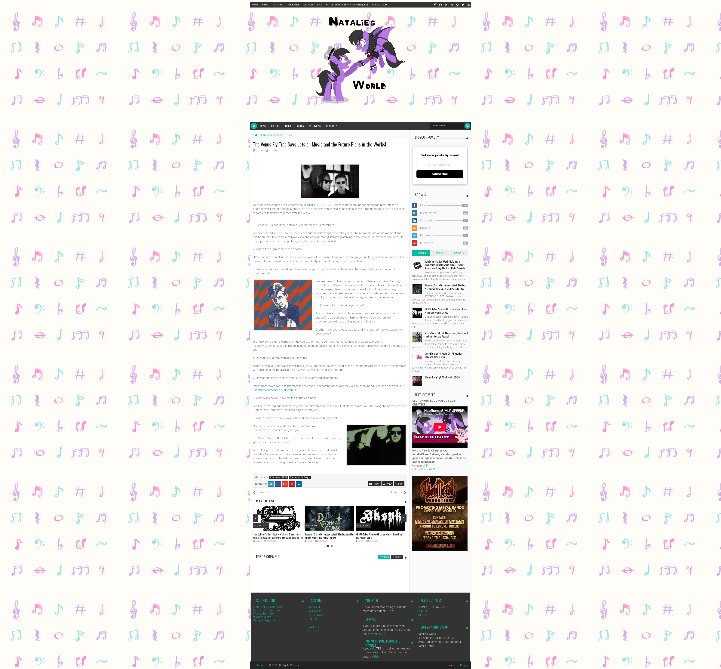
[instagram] (440, 5)
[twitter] (463, 5)
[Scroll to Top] (716, 662)
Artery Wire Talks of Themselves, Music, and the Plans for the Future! (446, 334)
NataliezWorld (260, 665)
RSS (310, 623)
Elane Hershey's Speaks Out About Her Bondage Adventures (443, 355)
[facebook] (434, 5)
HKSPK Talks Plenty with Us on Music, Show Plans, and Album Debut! (380, 535)
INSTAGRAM (315, 615)
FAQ (319, 4)
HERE (389, 611)
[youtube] (468, 5)
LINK (425, 465)
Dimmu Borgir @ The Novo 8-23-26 (442, 377)
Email (375, 484)
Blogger (464, 665)
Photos (275, 126)
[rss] (451, 5)
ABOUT (266, 4)
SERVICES (308, 4)
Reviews (330, 126)
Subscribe (440, 174)
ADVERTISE (293, 4)
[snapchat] (457, 5)
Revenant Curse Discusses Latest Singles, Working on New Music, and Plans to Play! (329, 535)
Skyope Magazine (264, 620)
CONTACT (278, 4)
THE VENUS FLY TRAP (324, 205)
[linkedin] (446, 5)
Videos (300, 126)
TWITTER (313, 627)
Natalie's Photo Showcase (269, 610)
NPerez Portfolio (263, 613)
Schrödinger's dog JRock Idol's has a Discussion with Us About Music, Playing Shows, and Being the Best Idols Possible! (278, 537)
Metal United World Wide (268, 607)
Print (388, 484)
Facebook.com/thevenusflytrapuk (274, 390)
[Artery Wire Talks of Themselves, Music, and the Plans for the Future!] (417, 337)
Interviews (315, 126)
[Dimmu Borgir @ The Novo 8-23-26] (417, 381)
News (263, 126)
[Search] (467, 126)
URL (400, 484)
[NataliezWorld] (254, 126)
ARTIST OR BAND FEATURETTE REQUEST (346, 4)
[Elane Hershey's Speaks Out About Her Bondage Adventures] (417, 357)
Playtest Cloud (262, 617)
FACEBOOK (314, 611)
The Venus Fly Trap (299, 477)
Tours (288, 126)
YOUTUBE (314, 631)
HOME (255, 4)
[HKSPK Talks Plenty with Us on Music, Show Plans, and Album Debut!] (417, 313)
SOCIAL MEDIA (380, 4)
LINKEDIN (313, 619)
